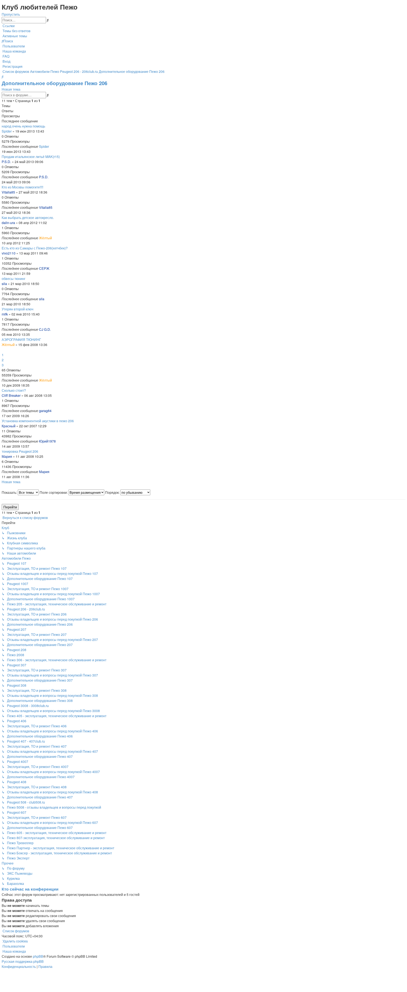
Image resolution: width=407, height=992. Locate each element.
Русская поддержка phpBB (23, 961)
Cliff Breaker (11, 395)
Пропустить (11, 14)
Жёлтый (45, 237)
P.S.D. (6, 161)
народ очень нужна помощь (23, 126)
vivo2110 (8, 253)
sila (4, 283)
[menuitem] (16, 30)
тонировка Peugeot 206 (20, 451)
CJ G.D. (45, 329)
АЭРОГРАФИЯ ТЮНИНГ (21, 339)
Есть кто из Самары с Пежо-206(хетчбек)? (35, 248)
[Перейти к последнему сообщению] (50, 146)
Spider (7, 131)
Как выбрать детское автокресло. (28, 217)
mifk (5, 314)
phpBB (38, 956)
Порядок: (112, 492)
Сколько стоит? (14, 390)
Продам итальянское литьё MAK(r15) (31, 156)
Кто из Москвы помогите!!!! (22, 187)
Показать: (10, 492)
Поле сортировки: (54, 492)
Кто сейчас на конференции (30, 889)
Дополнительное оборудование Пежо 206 (54, 83)
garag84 (45, 410)
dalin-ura (8, 222)
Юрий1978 (47, 441)
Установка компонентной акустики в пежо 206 (38, 420)
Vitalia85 (8, 192)
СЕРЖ (44, 268)
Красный (8, 425)
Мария (7, 456)
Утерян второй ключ (17, 309)
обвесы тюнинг (13, 278)
